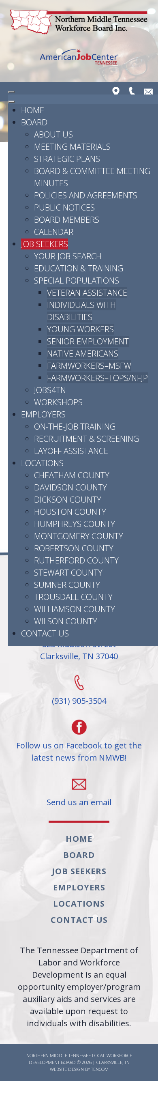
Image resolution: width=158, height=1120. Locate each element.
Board (79, 854)
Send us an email (79, 802)
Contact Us (79, 919)
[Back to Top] (144, 1105)
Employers (79, 887)
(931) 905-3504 (79, 700)
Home (79, 838)
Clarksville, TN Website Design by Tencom (90, 1065)
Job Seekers (79, 871)
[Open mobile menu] (11, 92)
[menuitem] (32, 110)
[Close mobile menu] (11, 102)
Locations (79, 903)
